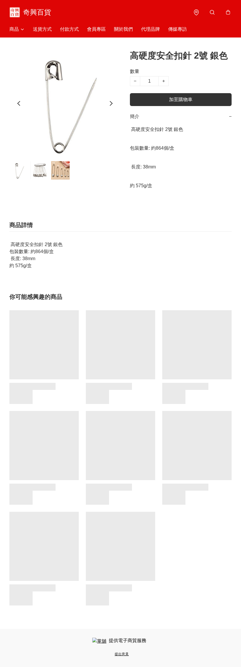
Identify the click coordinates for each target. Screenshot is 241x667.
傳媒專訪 (177, 29)
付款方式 (69, 29)
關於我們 (123, 29)
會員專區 (96, 29)
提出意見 (122, 654)
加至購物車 (181, 99)
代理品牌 (150, 29)
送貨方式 (42, 29)
